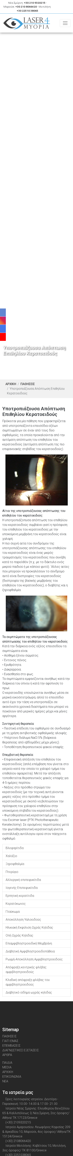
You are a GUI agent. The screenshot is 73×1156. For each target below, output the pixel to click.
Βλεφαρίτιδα (15, 848)
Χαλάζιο (11, 856)
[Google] (40, 1009)
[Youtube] (48, 1009)
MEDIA (6, 1067)
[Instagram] (33, 1009)
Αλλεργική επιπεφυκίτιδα (23, 880)
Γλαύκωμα (13, 911)
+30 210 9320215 (34, 2)
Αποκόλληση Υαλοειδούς (23, 919)
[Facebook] (25, 1009)
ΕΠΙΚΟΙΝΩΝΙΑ (11, 1076)
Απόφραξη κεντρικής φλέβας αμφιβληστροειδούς (26, 969)
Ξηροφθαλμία (15, 864)
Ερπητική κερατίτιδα (20, 896)
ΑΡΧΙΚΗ (10, 384)
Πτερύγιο (12, 872)
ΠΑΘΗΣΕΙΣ (27, 384)
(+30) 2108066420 (18, 1141)
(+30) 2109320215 (18, 1122)
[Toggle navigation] (65, 23)
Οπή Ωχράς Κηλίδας (19, 935)
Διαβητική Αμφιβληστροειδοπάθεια (30, 951)
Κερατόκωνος (16, 903)
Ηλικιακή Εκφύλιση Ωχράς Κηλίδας (29, 927)
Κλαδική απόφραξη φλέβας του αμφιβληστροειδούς (28, 982)
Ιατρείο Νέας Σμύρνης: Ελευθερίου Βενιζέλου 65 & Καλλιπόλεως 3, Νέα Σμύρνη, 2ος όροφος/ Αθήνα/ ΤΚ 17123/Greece (35, 1113)
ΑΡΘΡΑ (7, 1055)
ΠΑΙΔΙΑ (7, 1062)
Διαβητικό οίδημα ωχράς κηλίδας (29, 992)
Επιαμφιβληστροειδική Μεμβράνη (29, 943)
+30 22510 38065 (27, 10)
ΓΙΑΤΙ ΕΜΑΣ (10, 1041)
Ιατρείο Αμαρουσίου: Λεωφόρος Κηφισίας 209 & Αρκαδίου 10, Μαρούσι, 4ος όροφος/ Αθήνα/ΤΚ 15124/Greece (36, 1131)
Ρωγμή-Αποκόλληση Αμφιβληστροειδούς (34, 959)
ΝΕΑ (5, 1081)
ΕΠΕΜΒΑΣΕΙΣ (11, 1045)
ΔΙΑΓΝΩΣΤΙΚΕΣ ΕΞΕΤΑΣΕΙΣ (20, 1050)
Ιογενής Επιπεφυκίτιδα (22, 888)
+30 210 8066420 (26, 6)
